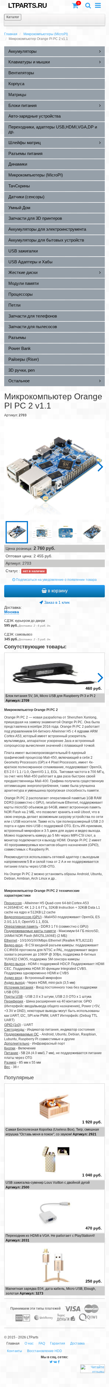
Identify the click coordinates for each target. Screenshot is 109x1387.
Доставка (77, 1343)
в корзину (57, 590)
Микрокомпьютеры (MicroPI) (45, 34)
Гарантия (57, 1343)
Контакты (14, 1351)
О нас (29, 1343)
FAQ (42, 1343)
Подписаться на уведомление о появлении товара (56, 580)
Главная (10, 34)
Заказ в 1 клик (56, 602)
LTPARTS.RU (27, 5)
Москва (11, 612)
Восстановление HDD (44, 1351)
